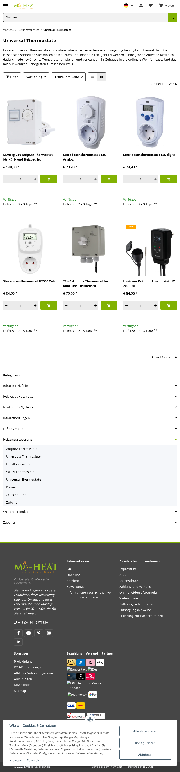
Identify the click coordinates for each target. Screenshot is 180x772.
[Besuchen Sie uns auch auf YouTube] (28, 633)
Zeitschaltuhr (16, 495)
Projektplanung (25, 661)
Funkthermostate (18, 464)
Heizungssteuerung (17, 439)
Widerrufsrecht (130, 598)
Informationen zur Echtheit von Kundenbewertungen (90, 594)
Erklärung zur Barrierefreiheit (141, 616)
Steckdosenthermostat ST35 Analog (84, 157)
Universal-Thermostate (23, 479)
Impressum (16, 760)
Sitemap (20, 691)
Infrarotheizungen (16, 418)
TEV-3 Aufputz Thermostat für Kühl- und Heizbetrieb (85, 283)
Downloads (22, 685)
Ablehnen (145, 754)
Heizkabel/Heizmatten (19, 396)
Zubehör (12, 502)
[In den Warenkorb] (48, 179)
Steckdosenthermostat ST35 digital (149, 155)
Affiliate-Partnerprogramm (33, 673)
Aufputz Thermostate (21, 449)
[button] (128, 5)
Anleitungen (23, 679)
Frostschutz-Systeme (18, 407)
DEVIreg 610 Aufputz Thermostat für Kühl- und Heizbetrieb (28, 157)
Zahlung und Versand (135, 586)
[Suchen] (172, 17)
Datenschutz (35, 760)
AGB (122, 575)
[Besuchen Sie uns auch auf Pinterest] (38, 633)
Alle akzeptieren (145, 731)
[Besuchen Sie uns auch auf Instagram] (49, 633)
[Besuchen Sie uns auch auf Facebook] (18, 633)
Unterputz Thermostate (23, 456)
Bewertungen (76, 586)
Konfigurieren (145, 743)
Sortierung (34, 77)
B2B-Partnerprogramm (30, 667)
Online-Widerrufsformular (138, 592)
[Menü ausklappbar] (5, 3)
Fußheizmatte (13, 429)
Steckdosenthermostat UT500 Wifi (29, 281)
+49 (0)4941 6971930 (32, 622)
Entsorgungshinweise (135, 610)
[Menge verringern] (6, 179)
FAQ (70, 569)
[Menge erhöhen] (35, 179)
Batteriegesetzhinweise (136, 604)
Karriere (73, 581)
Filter (13, 77)
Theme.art (115, 766)
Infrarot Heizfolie (15, 386)
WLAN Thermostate (20, 472)
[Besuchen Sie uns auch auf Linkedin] (18, 642)
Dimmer (12, 487)
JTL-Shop (148, 766)
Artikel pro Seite (67, 77)
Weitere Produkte (16, 512)
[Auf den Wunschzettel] (50, 102)
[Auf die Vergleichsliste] (38, 102)
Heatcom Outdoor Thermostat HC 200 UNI (149, 283)
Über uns (73, 575)
